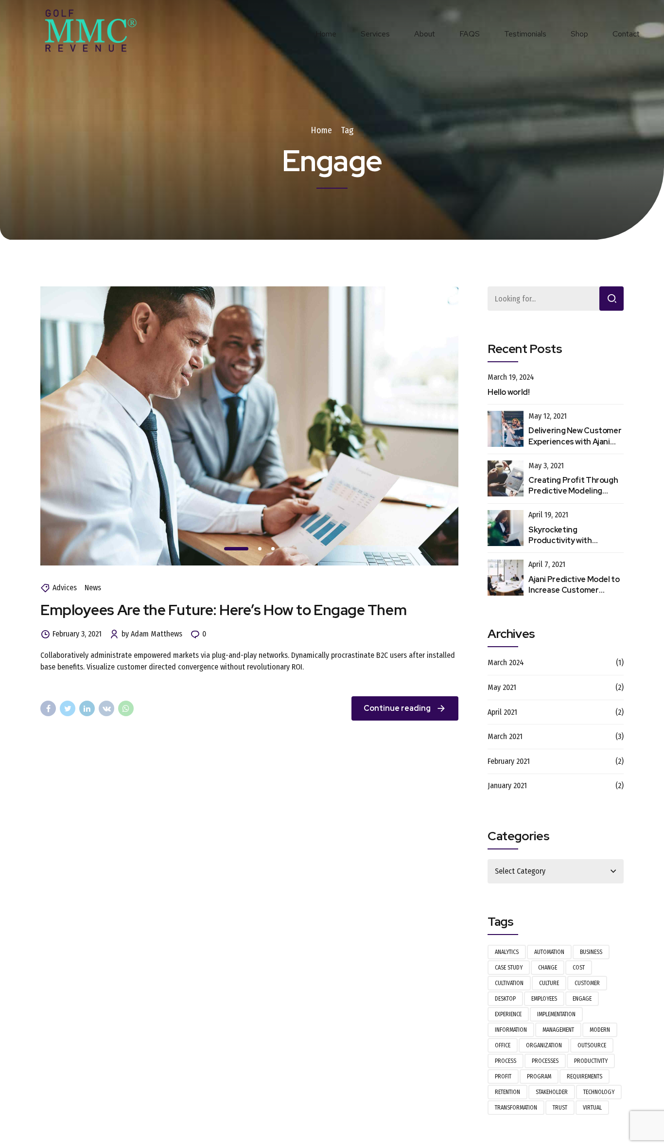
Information (511, 1029)
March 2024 (506, 662)
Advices (64, 587)
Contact (626, 34)
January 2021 (507, 785)
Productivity (591, 1061)
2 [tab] (259, 548)
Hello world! (509, 392)
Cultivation (509, 983)
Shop (579, 34)
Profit (503, 1076)
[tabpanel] (249, 425)
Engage (582, 998)
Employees (544, 998)
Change (547, 967)
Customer (587, 983)
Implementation (556, 1014)
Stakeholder (552, 1092)
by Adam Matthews (152, 633)
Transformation (516, 1107)
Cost (579, 967)
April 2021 (502, 712)
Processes (545, 1061)
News (93, 587)
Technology (598, 1092)
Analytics (507, 952)
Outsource (591, 1045)
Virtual (592, 1107)
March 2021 (505, 736)
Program (539, 1076)
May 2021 (502, 687)
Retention (507, 1092)
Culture (549, 983)
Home (325, 34)
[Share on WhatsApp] (126, 708)
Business (591, 952)
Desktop (505, 998)
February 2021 (509, 761)
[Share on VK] (106, 708)
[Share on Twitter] (67, 708)
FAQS (469, 34)
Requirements (584, 1076)
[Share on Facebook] (48, 708)
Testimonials (525, 34)
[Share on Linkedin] (87, 708)
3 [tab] (273, 548)
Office (502, 1045)
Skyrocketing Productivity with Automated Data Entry (570, 541)
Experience (508, 1014)
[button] (80, 549)
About (424, 34)
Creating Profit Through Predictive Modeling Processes (573, 491)
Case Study (509, 967)
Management (558, 1029)
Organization (544, 1045)
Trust (560, 1107)
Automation (549, 952)
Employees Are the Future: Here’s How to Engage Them (223, 609)
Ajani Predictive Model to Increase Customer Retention (574, 590)
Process (505, 1061)
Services (375, 34)
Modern (600, 1029)
